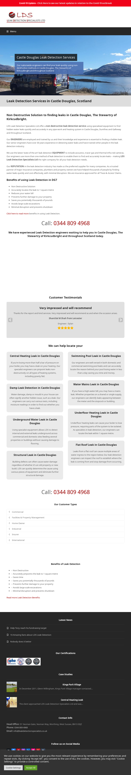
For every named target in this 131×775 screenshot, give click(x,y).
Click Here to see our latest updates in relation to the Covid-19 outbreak (74, 3)
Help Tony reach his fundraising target (28, 628)
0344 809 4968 (72, 223)
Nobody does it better (20, 641)
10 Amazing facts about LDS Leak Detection (30, 634)
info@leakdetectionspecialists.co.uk (30, 731)
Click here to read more (18, 213)
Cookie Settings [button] (13, 767)
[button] (11, 31)
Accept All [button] (30, 767)
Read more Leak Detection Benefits (23, 597)
